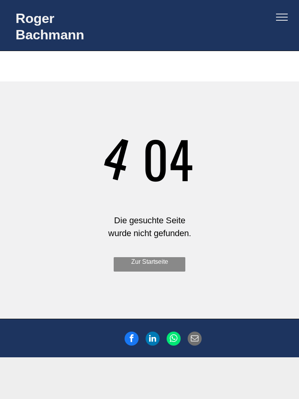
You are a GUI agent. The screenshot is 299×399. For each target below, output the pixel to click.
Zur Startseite (149, 261)
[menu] (282, 17)
